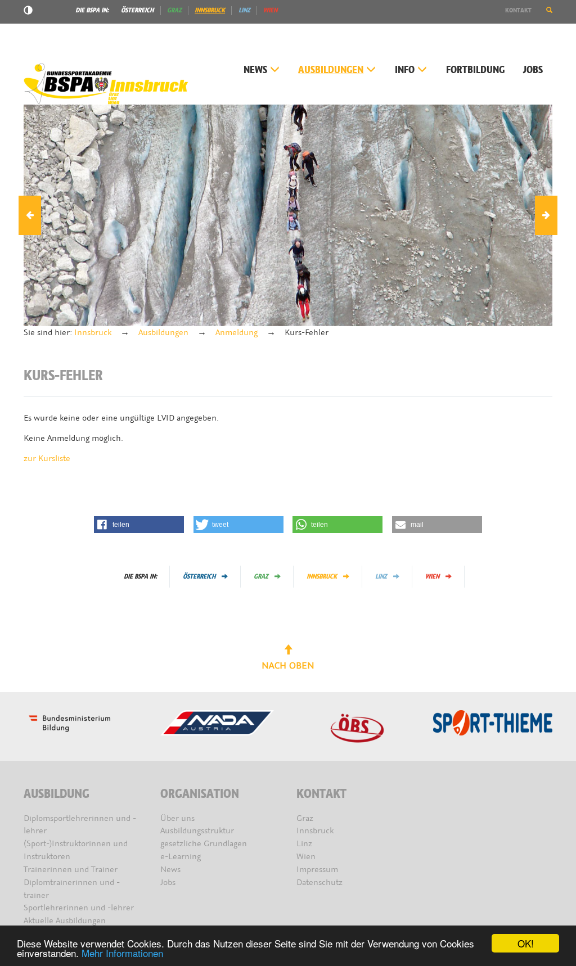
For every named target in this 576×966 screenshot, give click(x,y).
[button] (549, 10)
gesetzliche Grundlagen (203, 843)
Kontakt (518, 10)
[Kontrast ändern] (28, 12)
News (255, 70)
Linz (244, 10)
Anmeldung (236, 332)
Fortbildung (475, 70)
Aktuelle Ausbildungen (65, 920)
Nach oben (288, 665)
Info (405, 70)
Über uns (177, 818)
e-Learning (180, 856)
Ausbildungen (330, 70)
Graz (174, 10)
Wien (270, 10)
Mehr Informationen (122, 953)
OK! (526, 943)
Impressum (317, 869)
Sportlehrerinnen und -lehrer (79, 907)
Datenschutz (319, 882)
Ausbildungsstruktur (197, 830)
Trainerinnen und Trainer (71, 869)
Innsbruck (210, 10)
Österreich (137, 10)
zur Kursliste (47, 458)
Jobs (533, 70)
